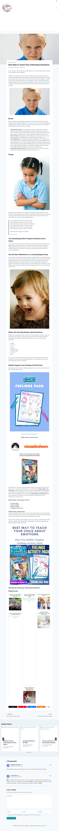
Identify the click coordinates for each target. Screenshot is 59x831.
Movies (14, 62)
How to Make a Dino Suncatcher (44, 715)
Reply (50, 764)
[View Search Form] (57, 1)
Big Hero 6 (12, 352)
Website (40, 811)
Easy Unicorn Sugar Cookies (13, 715)
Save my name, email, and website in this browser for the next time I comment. (24, 814)
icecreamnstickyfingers (14, 67)
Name (9, 811)
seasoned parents (45, 82)
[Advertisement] (29, 22)
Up (11, 346)
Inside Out (12, 344)
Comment (9, 796)
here (47, 134)
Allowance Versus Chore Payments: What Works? (9, 742)
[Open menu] (56, 8)
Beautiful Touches (15, 764)
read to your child (34, 123)
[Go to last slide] (3, 739)
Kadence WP (43, 825)
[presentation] (10, 732)
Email (24, 811)
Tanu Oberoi (14, 775)
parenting (10, 62)
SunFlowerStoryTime (13, 234)
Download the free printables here (29, 434)
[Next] (56, 739)
